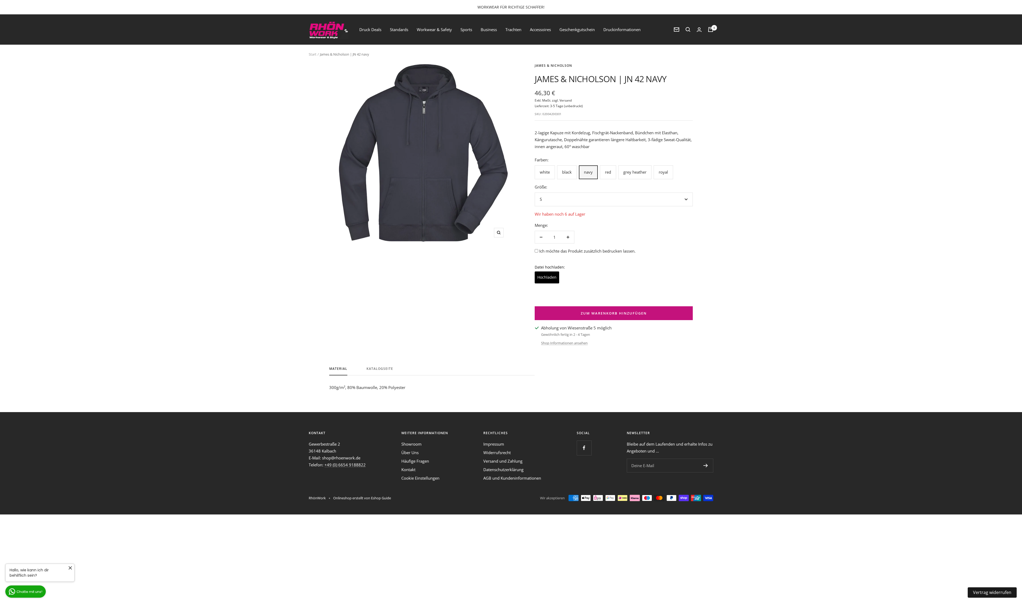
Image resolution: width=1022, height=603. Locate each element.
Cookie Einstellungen (420, 478)
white (545, 172)
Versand (565, 100)
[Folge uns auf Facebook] (584, 448)
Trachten (513, 29)
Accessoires (540, 29)
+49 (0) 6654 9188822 (345, 464)
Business (489, 29)
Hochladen (547, 277)
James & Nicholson (553, 65)
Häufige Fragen (415, 461)
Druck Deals (370, 29)
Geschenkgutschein (577, 29)
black (567, 172)
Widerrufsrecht (497, 452)
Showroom (411, 444)
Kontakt (408, 469)
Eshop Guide (381, 498)
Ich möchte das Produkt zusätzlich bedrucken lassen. (587, 251)
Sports (466, 29)
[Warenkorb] (710, 29)
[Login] (699, 29)
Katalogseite (379, 369)
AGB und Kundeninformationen (512, 478)
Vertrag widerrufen (992, 592)
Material (338, 369)
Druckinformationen (622, 29)
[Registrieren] (705, 465)
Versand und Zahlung (502, 461)
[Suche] (688, 29)
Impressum (493, 444)
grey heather (634, 172)
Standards (399, 29)
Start (312, 54)
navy (588, 172)
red (608, 172)
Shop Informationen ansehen (564, 343)
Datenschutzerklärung (503, 469)
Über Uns (410, 452)
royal (663, 172)
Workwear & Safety (434, 29)
